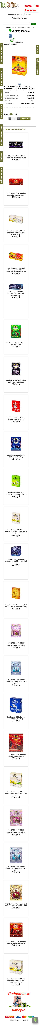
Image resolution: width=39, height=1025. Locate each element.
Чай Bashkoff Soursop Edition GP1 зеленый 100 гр (16, 493)
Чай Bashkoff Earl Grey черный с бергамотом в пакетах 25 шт (16, 232)
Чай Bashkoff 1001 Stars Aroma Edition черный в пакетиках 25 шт (16, 293)
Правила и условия (19, 18)
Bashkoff (14, 44)
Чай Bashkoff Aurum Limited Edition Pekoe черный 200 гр (16, 905)
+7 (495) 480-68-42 (21, 31)
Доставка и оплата (15, 14)
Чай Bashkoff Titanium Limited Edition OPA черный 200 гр (16, 868)
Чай (36, 5)
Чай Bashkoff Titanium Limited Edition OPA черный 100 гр (16, 681)
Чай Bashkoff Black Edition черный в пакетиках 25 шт (16, 157)
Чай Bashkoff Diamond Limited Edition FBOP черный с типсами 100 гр (16, 643)
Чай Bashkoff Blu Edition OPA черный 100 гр (16, 456)
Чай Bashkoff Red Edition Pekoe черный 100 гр (16, 418)
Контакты (27, 14)
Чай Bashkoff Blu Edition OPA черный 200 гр (16, 718)
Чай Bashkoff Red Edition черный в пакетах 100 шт (16, 942)
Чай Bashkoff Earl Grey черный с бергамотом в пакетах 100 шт (16, 980)
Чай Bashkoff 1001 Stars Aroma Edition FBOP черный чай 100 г (16, 561)
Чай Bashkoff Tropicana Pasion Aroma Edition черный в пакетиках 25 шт (16, 269)
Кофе (28, 5)
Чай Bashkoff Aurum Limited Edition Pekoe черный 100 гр (16, 605)
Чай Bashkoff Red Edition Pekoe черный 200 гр (16, 755)
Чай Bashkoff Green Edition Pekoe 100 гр (16, 344)
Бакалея (30, 10)
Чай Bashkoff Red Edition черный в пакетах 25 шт (16, 194)
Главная (6, 44)
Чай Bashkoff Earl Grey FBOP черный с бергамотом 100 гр (16, 531)
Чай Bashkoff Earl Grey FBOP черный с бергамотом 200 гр (16, 793)
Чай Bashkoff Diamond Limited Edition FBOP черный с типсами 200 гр (16, 830)
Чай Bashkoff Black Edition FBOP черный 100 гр (16, 381)
